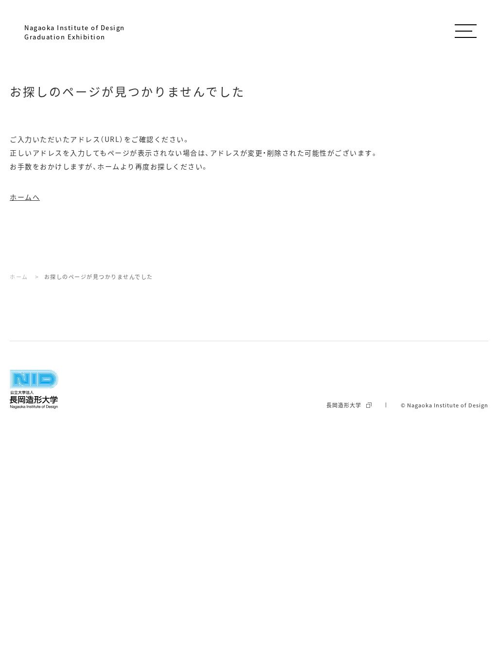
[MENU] (465, 29)
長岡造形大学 (343, 405)
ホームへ (25, 197)
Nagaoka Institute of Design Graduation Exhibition (74, 32)
